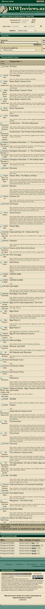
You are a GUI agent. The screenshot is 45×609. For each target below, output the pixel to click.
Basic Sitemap (31, 564)
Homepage (8, 564)
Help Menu (19, 564)
